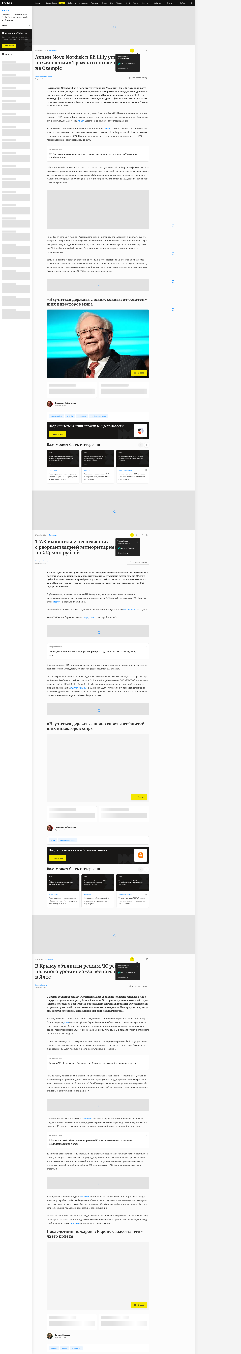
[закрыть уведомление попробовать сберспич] (137, 58)
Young (135, 3)
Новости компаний (125, 403)
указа (66, 955)
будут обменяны (78, 621)
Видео (104, 3)
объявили (84, 1129)
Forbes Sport (53, 403)
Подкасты (94, 3)
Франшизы (83, 3)
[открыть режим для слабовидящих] (132, 51)
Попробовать (122, 68)
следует (56, 535)
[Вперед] (153, 324)
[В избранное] (76, 403)
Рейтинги (72, 3)
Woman (119, 3)
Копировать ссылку (139, 78)
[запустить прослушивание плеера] (137, 51)
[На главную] (7, 3)
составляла (129, 542)
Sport (128, 3)
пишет (81, 120)
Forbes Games (54, 3)
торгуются (89, 550)
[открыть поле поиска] (191, 3)
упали (107, 128)
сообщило (87, 1051)
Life (111, 3)
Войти (182, 3)
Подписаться (57, 367)
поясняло (75, 1156)
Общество (87, 403)
